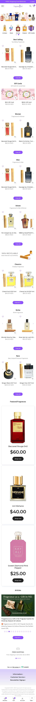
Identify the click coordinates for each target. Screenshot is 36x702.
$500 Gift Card (26, 102)
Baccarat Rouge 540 (18, 446)
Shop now (18, 459)
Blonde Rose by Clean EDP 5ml (11, 337)
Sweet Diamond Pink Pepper (18, 567)
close (33, 1)
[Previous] (2, 53)
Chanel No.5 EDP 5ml (9, 291)
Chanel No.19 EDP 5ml (26, 291)
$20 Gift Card (9, 102)
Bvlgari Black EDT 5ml (9, 383)
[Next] (33, 53)
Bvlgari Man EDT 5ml (27, 383)
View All (18, 78)
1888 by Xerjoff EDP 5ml (27, 233)
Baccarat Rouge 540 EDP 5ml (11, 67)
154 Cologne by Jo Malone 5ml (11, 233)
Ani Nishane (18, 506)
